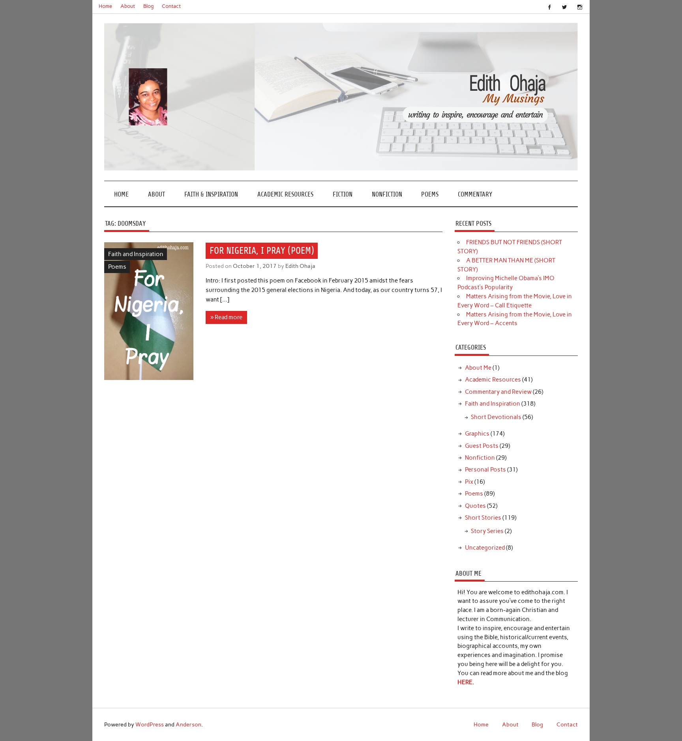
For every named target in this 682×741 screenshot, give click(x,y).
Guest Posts (481, 445)
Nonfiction (387, 194)
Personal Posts (485, 469)
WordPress (149, 724)
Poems (429, 194)
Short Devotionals (496, 417)
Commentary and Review (498, 391)
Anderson (188, 724)
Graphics (477, 433)
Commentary (475, 194)
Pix (469, 481)
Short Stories (483, 517)
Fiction (342, 194)
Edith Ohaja (300, 265)
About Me (478, 367)
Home (105, 6)
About (127, 6)
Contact (171, 6)
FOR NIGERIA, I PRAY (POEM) (262, 250)
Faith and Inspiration (135, 254)
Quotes (475, 505)
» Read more (226, 317)
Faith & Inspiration (211, 194)
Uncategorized (485, 547)
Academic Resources (285, 194)
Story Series (487, 531)
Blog (148, 6)
